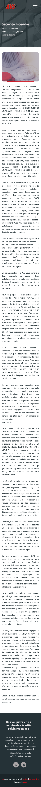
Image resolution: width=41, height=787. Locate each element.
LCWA (25, 782)
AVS (3, 779)
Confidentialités (34, 779)
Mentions (25, 779)
